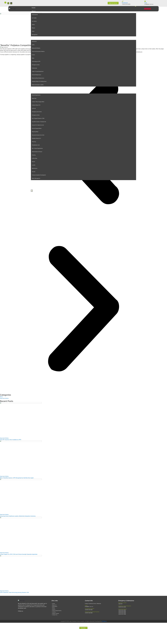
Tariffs (33, 44)
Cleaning (33, 155)
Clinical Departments (36, 95)
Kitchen (33, 161)
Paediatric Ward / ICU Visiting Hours (39, 81)
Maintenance (34, 168)
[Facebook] (5, 3)
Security (33, 171)
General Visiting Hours (36, 74)
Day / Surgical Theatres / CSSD (38, 118)
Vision (33, 31)
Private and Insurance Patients (38, 51)
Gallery (33, 24)
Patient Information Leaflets (38, 84)
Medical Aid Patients (36, 48)
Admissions (34, 41)
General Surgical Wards (36, 128)
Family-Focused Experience (37, 71)
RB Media (104, 621)
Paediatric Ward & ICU (36, 138)
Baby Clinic (34, 98)
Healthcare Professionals (39, 88)
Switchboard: (125, 2)
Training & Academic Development (39, 175)
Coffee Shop (34, 158)
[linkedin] (11, 3)
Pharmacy (34, 141)
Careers (34, 182)
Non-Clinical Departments (37, 148)
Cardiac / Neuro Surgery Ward (38, 101)
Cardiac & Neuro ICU (36, 105)
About (33, 11)
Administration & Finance (37, 151)
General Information (38, 38)
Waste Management (36, 178)
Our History (34, 21)
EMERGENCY (147, 8)
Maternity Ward (35, 131)
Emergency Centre (36, 64)
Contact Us (35, 185)
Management (34, 34)
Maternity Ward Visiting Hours (38, 78)
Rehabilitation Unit (36, 145)
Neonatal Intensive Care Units (38, 135)
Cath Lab (34, 108)
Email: (145, 2)
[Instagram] (8, 3)
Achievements (35, 14)
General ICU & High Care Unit (38, 125)
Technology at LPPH (36, 61)
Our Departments (37, 91)
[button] (83, 308)
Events (33, 54)
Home (33, 7)
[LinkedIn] (25, 613)
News (33, 58)
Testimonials (34, 68)
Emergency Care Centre (37, 111)
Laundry (33, 165)
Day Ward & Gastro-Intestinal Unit (39, 121)
